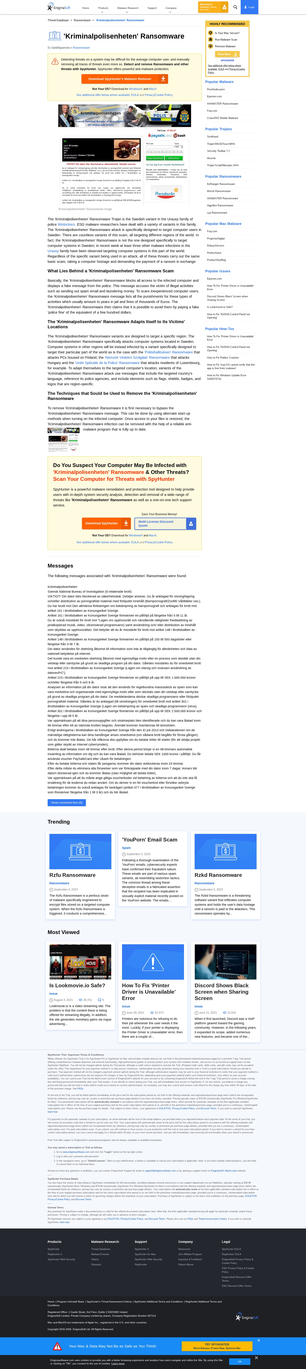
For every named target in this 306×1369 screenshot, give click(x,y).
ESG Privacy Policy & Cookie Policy (238, 1270)
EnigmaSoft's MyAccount (224, 1171)
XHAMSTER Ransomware (222, 103)
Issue (53, 993)
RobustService (215, 245)
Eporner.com (214, 96)
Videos (95, 1259)
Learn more (117, 1363)
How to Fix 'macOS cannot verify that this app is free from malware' (231, 366)
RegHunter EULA (231, 1254)
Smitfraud (212, 136)
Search (235, 7)
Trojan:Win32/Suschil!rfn (221, 143)
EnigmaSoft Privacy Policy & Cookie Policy (237, 1261)
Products (103, 8)
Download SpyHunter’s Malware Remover (120, 79)
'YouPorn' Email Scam (149, 840)
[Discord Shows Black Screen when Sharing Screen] (226, 962)
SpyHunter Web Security (61, 1259)
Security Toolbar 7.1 (218, 150)
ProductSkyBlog (216, 259)
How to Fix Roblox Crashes (223, 357)
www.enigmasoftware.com (76, 1152)
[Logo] (59, 7)
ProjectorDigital (216, 238)
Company (171, 8)
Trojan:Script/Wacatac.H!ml (223, 165)
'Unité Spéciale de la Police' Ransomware (107, 363)
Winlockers (66, 224)
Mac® (152, 88)
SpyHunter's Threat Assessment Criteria (109, 1301)
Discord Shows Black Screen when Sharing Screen (227, 298)
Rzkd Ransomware (218, 875)
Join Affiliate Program (190, 1254)
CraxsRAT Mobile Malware (222, 117)
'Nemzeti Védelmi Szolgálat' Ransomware (137, 357)
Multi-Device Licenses (208, 7)
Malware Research (127, 8)
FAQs (80, 1088)
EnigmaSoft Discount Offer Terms (237, 1279)
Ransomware (82, 20)
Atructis (211, 158)
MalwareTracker (100, 1254)
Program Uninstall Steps (71, 1301)
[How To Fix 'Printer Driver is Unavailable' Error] (153, 962)
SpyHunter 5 (142, 1249)
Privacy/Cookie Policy (158, 94)
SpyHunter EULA (231, 1249)
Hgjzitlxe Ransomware (220, 205)
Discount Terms (208, 1108)
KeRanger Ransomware (221, 183)
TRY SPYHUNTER (217, 1346)
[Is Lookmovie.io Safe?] (80, 962)
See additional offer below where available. (103, 94)
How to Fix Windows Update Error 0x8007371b (226, 377)
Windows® (136, 88)
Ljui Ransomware (217, 212)
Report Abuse (186, 1264)
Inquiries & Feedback (190, 1259)
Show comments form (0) (66, 802)
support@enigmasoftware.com (160, 1171)
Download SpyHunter (102, 523)
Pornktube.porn (216, 89)
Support (152, 8)
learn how (52, 1112)
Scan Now (224, 54)
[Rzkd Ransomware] (226, 851)
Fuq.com (212, 110)
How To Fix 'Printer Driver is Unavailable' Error (230, 287)
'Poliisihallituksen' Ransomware (168, 352)
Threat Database (58, 20)
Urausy (53, 251)
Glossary (96, 1264)
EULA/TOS (165, 1108)
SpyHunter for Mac (145, 1254)
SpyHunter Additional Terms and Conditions (158, 1301)
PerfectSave (214, 252)
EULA (135, 94)
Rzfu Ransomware (72, 875)
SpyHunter (54, 1249)
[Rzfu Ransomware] (80, 851)
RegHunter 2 (55, 1254)
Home (85, 8)
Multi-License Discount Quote (155, 523)
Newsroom (184, 1249)
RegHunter (141, 1264)
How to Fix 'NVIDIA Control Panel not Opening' (228, 316)
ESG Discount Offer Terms (236, 1285)
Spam (126, 848)
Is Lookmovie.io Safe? (220, 306)
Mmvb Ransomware (219, 191)
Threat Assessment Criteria (212, 1219)
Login (251, 7)
